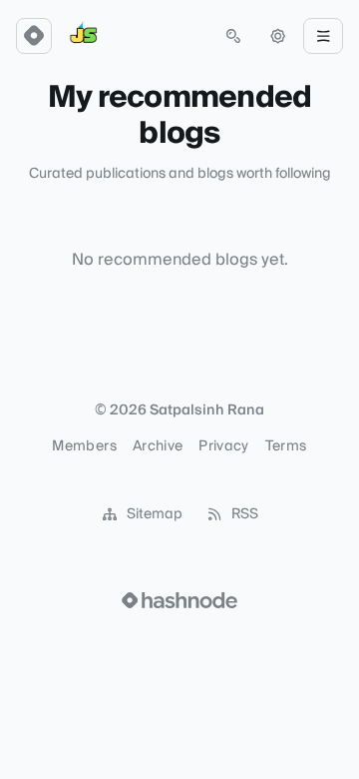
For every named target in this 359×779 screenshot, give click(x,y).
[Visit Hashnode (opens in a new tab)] (179, 600)
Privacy (223, 446)
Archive (157, 446)
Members (84, 446)
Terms (286, 446)
